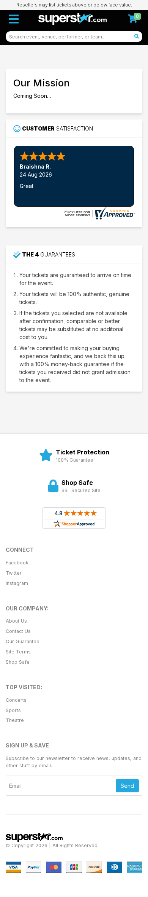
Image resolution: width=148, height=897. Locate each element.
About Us (16, 621)
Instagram (17, 583)
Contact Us (18, 631)
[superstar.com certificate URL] (99, 212)
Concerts (16, 700)
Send (127, 785)
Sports (13, 710)
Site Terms (18, 652)
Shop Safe (18, 662)
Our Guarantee (22, 641)
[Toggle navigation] (14, 19)
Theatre (15, 720)
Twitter (14, 573)
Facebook (17, 563)
